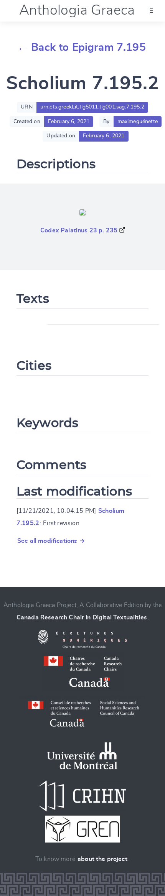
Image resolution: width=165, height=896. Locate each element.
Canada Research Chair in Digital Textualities (81, 617)
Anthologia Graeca (77, 10)
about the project (102, 859)
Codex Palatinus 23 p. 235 (78, 230)
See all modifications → (51, 541)
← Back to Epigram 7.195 (81, 47)
